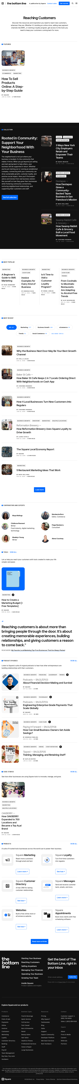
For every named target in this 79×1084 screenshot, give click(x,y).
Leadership (68, 137)
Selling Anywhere (29, 966)
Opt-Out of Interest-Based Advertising (67, 1079)
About (63, 1031)
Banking (4, 1044)
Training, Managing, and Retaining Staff (44, 753)
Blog (42, 1025)
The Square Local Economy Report (35, 449)
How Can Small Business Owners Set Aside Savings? (46, 730)
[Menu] (76, 4)
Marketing (17, 73)
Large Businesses (27, 1050)
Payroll (4, 1050)
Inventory (36, 421)
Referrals (64, 1041)
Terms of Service (50, 1079)
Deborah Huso (29, 291)
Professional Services (28, 1044)
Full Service (25, 1022)
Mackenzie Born (58, 514)
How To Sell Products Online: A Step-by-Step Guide (12, 84)
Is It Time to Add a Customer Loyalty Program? (47, 280)
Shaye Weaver (63, 162)
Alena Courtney (57, 539)
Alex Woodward (69, 300)
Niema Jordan (48, 291)
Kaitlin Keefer (30, 759)
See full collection (10, 197)
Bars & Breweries (27, 1028)
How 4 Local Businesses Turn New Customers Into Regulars (44, 403)
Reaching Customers (30, 962)
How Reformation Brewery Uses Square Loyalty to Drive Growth (44, 429)
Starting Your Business (31, 958)
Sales (43, 1028)
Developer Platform (47, 1037)
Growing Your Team (29, 978)
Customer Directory (8, 1041)
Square (6, 95)
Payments (5, 1022)
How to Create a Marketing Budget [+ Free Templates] (12, 602)
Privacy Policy (62, 982)
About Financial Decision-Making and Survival (47, 681)
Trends (64, 276)
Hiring (59, 137)
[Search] (72, 3)
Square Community (47, 1034)
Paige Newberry (9, 285)
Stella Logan (24, 359)
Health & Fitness (27, 1041)
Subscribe (72, 977)
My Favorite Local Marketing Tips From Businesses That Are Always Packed (38, 650)
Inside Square (27, 983)
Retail (23, 1031)
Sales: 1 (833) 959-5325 (69, 1021)
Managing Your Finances (32, 970)
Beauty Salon (25, 1034)
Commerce (5, 1016)
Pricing (43, 1016)
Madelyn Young (18, 537)
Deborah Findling (31, 737)
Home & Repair (26, 1047)
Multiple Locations (59, 421)
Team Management (8, 1053)
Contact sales (52, 3)
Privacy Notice (40, 1079)
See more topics (57, 333)
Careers (63, 1037)
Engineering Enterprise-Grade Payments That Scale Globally (48, 705)
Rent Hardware (46, 1044)
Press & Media (66, 1034)
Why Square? (45, 1019)
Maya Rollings (63, 204)
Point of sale (6, 1019)
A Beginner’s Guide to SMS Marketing (9, 277)
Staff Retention (62, 140)
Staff (3, 1047)
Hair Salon (24, 1037)
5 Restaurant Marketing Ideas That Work (38, 470)
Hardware (5, 1059)
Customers (5, 1031)
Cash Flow (26, 272)
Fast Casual (25, 1025)
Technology (61, 176)
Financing (42, 675)
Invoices (4, 1028)
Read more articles (39, 941)
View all (13, 552)
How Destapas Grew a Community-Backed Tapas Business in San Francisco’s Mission (66, 190)
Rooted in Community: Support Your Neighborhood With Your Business (20, 145)
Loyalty (4, 1037)
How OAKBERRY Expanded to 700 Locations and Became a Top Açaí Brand (11, 821)
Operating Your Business (32, 974)
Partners (64, 1044)
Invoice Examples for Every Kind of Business (28, 282)
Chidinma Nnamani (64, 239)
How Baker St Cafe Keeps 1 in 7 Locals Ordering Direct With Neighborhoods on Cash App (46, 378)
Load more (39, 490)
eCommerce (6, 73)
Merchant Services (47, 1041)
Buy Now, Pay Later (8, 1056)
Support (44, 1031)
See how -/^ (61, 872)
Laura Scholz (24, 436)
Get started (64, 3)
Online (4, 1025)
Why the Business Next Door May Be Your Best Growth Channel (46, 352)
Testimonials (45, 1022)
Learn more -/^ (22, 872)
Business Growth (8, 70)
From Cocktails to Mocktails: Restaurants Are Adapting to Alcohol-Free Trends (69, 288)
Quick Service (26, 1019)
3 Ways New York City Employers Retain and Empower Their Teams (65, 151)
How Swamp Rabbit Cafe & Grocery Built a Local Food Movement (66, 228)
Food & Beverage (27, 1016)
